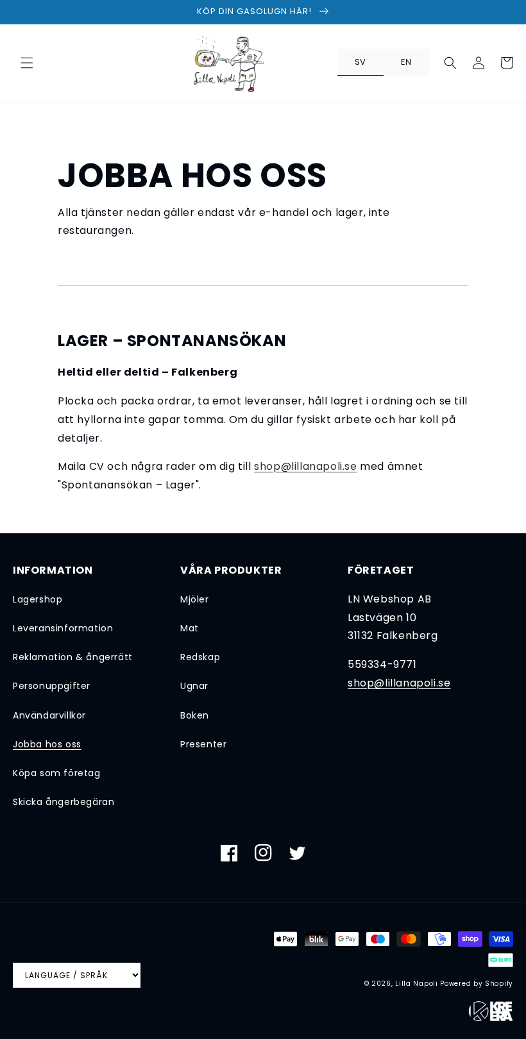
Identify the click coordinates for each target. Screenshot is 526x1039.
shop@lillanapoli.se (305, 466)
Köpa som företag (57, 773)
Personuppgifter (51, 685)
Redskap (200, 657)
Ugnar (194, 685)
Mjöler (194, 599)
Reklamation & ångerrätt (73, 657)
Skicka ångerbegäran (63, 801)
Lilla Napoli (416, 983)
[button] (27, 63)
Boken (194, 715)
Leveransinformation (63, 628)
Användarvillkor (49, 715)
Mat (189, 628)
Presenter (203, 744)
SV (360, 62)
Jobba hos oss (47, 744)
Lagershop (37, 599)
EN (406, 62)
